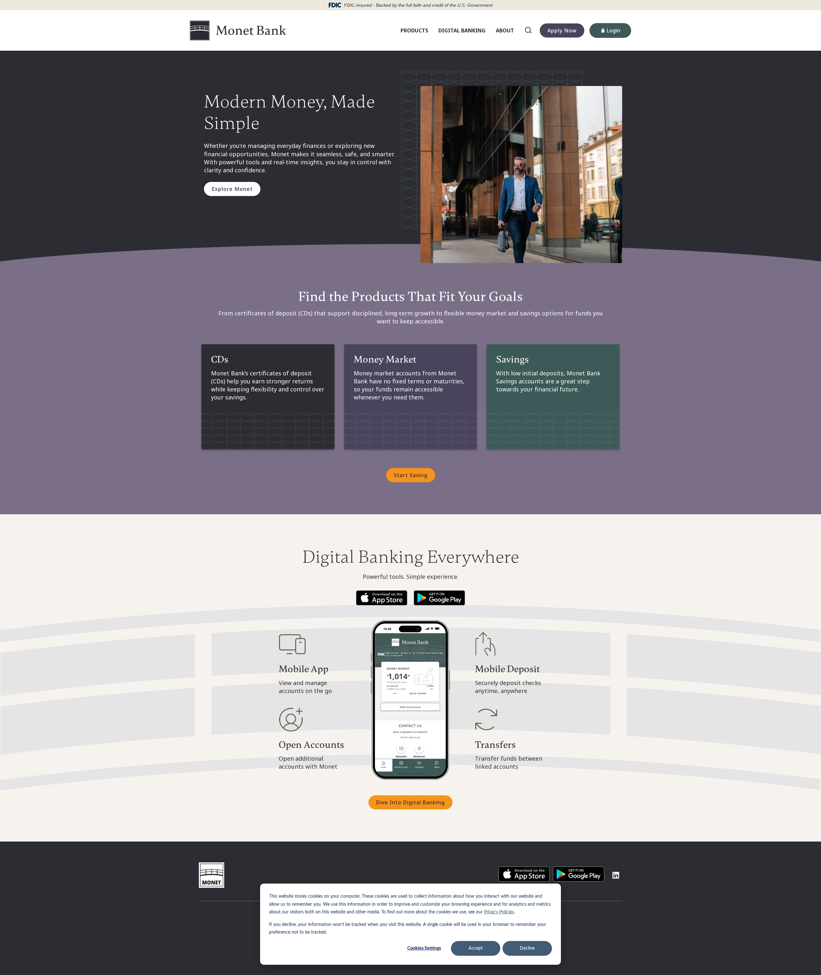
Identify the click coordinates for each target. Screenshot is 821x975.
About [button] (506, 32)
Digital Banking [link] (462, 30)
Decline (527, 948)
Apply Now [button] (562, 30)
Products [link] (414, 30)
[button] (381, 597)
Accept (476, 948)
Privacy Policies (499, 912)
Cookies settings (424, 948)
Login (619, 32)
